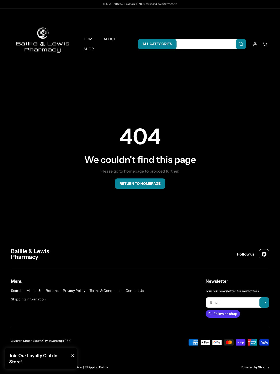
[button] (265, 44)
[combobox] (209, 44)
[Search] (241, 44)
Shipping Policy (96, 367)
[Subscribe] (264, 302)
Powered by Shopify (255, 367)
